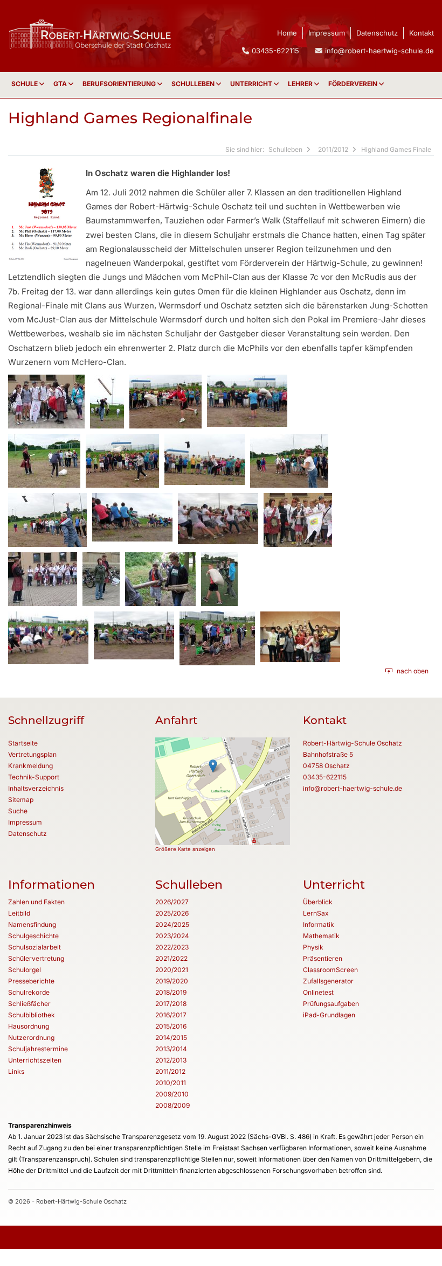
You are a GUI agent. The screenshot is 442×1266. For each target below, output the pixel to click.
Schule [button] (25, 84)
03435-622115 (325, 777)
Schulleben (193, 84)
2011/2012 (333, 149)
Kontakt (421, 33)
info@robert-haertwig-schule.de (379, 50)
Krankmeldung (30, 766)
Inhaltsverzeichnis (36, 788)
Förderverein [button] (353, 84)
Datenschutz (377, 33)
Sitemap (20, 800)
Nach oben (413, 671)
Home (287, 33)
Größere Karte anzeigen (185, 849)
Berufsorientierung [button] (119, 84)
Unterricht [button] (252, 84)
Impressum (326, 33)
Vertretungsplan (32, 754)
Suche (17, 811)
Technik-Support (33, 777)
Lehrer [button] (301, 84)
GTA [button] (60, 84)
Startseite (23, 743)
